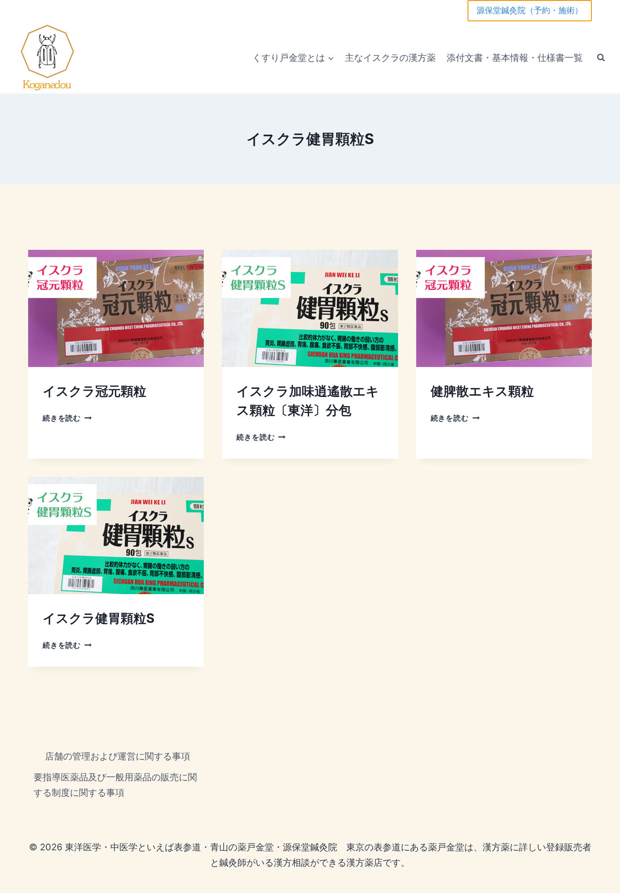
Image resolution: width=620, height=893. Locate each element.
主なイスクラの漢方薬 (390, 57)
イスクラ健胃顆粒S (98, 618)
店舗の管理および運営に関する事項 (117, 756)
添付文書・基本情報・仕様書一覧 (515, 57)
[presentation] (116, 308)
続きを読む (65, 417)
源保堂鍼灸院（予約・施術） (530, 10)
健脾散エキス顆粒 (482, 391)
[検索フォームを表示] (601, 58)
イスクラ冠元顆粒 (94, 391)
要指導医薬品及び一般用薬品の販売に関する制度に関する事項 (115, 785)
